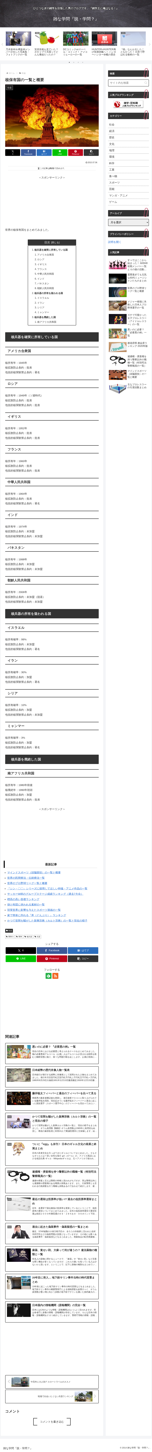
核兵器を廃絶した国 (45, 317)
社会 (10, 931)
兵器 (38, 937)
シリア (40, 307)
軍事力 (11, 937)
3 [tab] (78, 62)
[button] (91, 152)
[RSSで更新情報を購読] (55, 976)
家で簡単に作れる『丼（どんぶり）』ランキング (36, 915)
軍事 (20, 937)
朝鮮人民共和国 (45, 288)
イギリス (42, 264)
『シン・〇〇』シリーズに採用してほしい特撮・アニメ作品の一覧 (47, 888)
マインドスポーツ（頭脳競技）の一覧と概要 (34, 872)
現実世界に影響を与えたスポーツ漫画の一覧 (34, 909)
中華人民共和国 (45, 273)
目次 (47, 242)
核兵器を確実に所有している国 (51, 249)
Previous (2, 44)
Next (149, 44)
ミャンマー (43, 312)
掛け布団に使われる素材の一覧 (26, 904)
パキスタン (43, 283)
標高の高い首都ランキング (23, 899)
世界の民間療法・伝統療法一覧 (26, 877)
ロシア (40, 259)
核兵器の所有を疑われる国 (48, 293)
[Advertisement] (52, 201)
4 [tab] (82, 62)
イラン (40, 302)
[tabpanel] (18, 44)
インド (40, 278)
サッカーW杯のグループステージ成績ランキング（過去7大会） (45, 893)
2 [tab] (73, 62)
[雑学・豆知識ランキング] (128, 104)
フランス (42, 269)
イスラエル (43, 297)
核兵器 (29, 937)
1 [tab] (69, 62)
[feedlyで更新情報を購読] (49, 976)
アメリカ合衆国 (45, 254)
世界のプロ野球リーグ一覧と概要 (27, 883)
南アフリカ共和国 (46, 322)
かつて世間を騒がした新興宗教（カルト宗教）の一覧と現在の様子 (47, 920)
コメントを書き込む (52, 1421)
